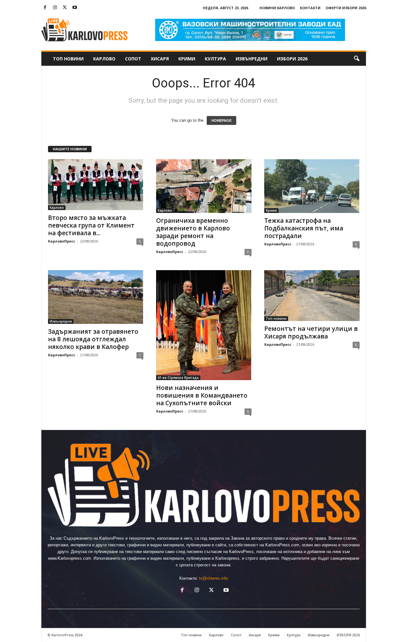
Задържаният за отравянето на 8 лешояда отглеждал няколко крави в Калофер (93, 339)
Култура (215, 59)
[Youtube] (75, 7)
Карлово (104, 59)
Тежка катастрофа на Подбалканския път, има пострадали (303, 228)
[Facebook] (45, 7)
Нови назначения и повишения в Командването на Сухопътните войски (201, 395)
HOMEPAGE (221, 120)
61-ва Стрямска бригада (178, 377)
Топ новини (68, 59)
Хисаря (160, 59)
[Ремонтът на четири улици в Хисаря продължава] (312, 295)
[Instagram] (55, 7)
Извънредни (251, 59)
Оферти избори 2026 (346, 7)
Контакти (310, 7)
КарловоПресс (61, 241)
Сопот (133, 59)
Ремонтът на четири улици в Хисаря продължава (311, 332)
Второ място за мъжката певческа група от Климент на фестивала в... (91, 225)
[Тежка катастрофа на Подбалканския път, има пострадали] (312, 186)
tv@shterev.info (213, 578)
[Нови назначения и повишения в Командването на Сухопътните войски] (204, 325)
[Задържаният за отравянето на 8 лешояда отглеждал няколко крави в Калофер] (95, 297)
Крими (186, 59)
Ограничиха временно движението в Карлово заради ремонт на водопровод (193, 232)
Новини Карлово (277, 7)
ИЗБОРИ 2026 (292, 59)
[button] (356, 59)
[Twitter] (65, 7)
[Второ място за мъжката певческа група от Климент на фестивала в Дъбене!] (95, 184)
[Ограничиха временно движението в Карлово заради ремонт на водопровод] (204, 186)
